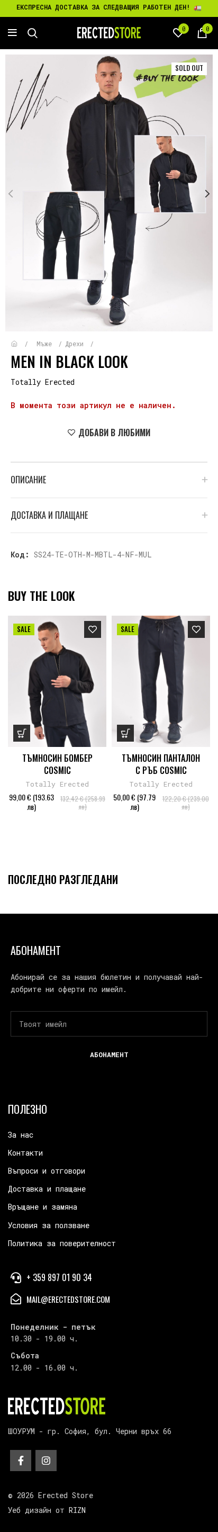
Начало (22, 338)
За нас (20, 1135)
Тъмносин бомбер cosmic (57, 764)
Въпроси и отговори (46, 1171)
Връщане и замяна (42, 1207)
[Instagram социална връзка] (46, 1460)
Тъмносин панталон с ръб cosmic (161, 764)
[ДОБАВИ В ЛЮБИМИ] (92, 629)
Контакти (25, 1153)
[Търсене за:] (32, 32)
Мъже (46, 343)
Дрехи (76, 343)
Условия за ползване (48, 1225)
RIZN (77, 1510)
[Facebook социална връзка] (20, 1460)
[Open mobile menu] (12, 32)
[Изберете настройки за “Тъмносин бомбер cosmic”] (21, 733)
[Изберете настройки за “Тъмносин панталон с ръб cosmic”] (125, 733)
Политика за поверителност (62, 1243)
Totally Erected (43, 382)
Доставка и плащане (47, 1189)
